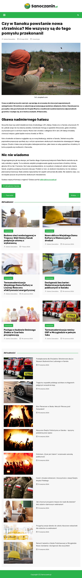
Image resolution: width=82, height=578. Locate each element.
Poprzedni (9, 195)
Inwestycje (36, 39)
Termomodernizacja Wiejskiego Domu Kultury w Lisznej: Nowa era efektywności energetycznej (19, 286)
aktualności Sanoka (12, 186)
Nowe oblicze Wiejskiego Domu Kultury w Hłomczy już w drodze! (61, 238)
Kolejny (73, 195)
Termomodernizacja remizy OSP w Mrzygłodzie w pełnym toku (60, 332)
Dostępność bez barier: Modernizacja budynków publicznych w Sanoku (58, 285)
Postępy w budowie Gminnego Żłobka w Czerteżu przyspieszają (20, 332)
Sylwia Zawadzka (9, 39)
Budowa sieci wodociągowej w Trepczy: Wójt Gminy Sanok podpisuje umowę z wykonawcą (20, 239)
